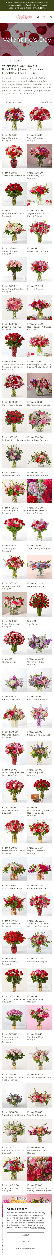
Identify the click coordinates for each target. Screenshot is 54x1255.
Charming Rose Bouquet (10, 549)
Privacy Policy (38, 1227)
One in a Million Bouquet (35, 663)
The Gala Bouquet (11, 475)
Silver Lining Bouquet (38, 735)
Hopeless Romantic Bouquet (37, 852)
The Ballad (32, 624)
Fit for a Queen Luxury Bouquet (13, 511)
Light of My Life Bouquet (35, 176)
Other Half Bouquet (37, 888)
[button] (38, 17)
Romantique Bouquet (38, 405)
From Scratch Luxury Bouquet (13, 1151)
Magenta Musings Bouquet (11, 736)
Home (4, 61)
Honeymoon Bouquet (13, 405)
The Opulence (9, 662)
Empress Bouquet (11, 699)
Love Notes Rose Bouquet (10, 811)
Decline (25, 1241)
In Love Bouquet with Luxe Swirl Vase (13, 773)
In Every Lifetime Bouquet (11, 924)
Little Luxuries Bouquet (39, 1077)
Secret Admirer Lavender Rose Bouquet (10, 1039)
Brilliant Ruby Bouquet (14, 440)
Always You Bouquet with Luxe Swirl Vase (38, 924)
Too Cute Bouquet (36, 1115)
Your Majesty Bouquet (38, 548)
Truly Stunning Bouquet (10, 139)
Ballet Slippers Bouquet (9, 252)
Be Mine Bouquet (36, 586)
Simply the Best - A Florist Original (37, 511)
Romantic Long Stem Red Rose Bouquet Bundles (38, 813)
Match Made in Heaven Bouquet (14, 852)
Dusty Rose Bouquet (38, 440)
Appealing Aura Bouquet (35, 773)
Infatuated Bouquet (12, 888)
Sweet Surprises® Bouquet (11, 625)
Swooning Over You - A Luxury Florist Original (39, 365)
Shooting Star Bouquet (14, 1115)
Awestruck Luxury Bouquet (11, 1189)
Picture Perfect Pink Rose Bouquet (12, 1078)
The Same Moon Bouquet (35, 1038)
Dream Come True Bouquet (11, 328)
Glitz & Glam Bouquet (38, 475)
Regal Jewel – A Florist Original (39, 328)
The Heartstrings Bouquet (11, 962)
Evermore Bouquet (37, 961)
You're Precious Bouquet (35, 139)
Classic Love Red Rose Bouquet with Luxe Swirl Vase (13, 367)
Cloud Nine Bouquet (37, 699)
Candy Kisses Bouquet (13, 175)
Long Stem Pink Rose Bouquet (13, 290)
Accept (25, 1235)
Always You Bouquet (38, 251)
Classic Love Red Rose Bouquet (13, 1000)
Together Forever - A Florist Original (38, 214)
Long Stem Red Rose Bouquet (13, 214)
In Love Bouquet (35, 289)
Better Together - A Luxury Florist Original (39, 1189)
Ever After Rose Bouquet (35, 1000)
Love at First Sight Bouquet (11, 587)
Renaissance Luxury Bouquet (37, 1151)
